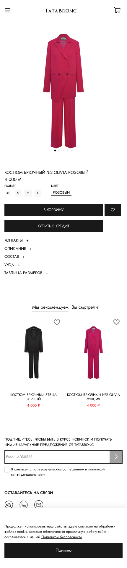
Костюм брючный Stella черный (33, 397)
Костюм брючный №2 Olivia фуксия (93, 397)
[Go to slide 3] (63, 150)
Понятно (63, 550)
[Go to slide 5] (72, 150)
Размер (10, 186)
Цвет (54, 186)
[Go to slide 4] (68, 150)
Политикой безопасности (61, 537)
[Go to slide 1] (55, 150)
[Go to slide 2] (59, 150)
